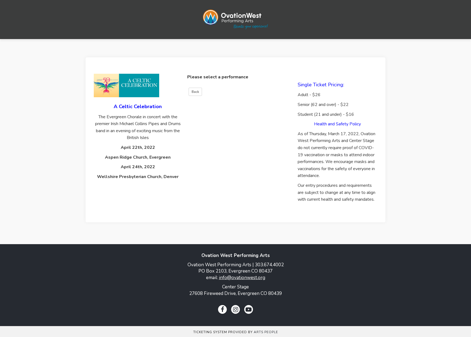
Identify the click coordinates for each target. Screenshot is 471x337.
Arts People (266, 332)
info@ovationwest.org (242, 277)
